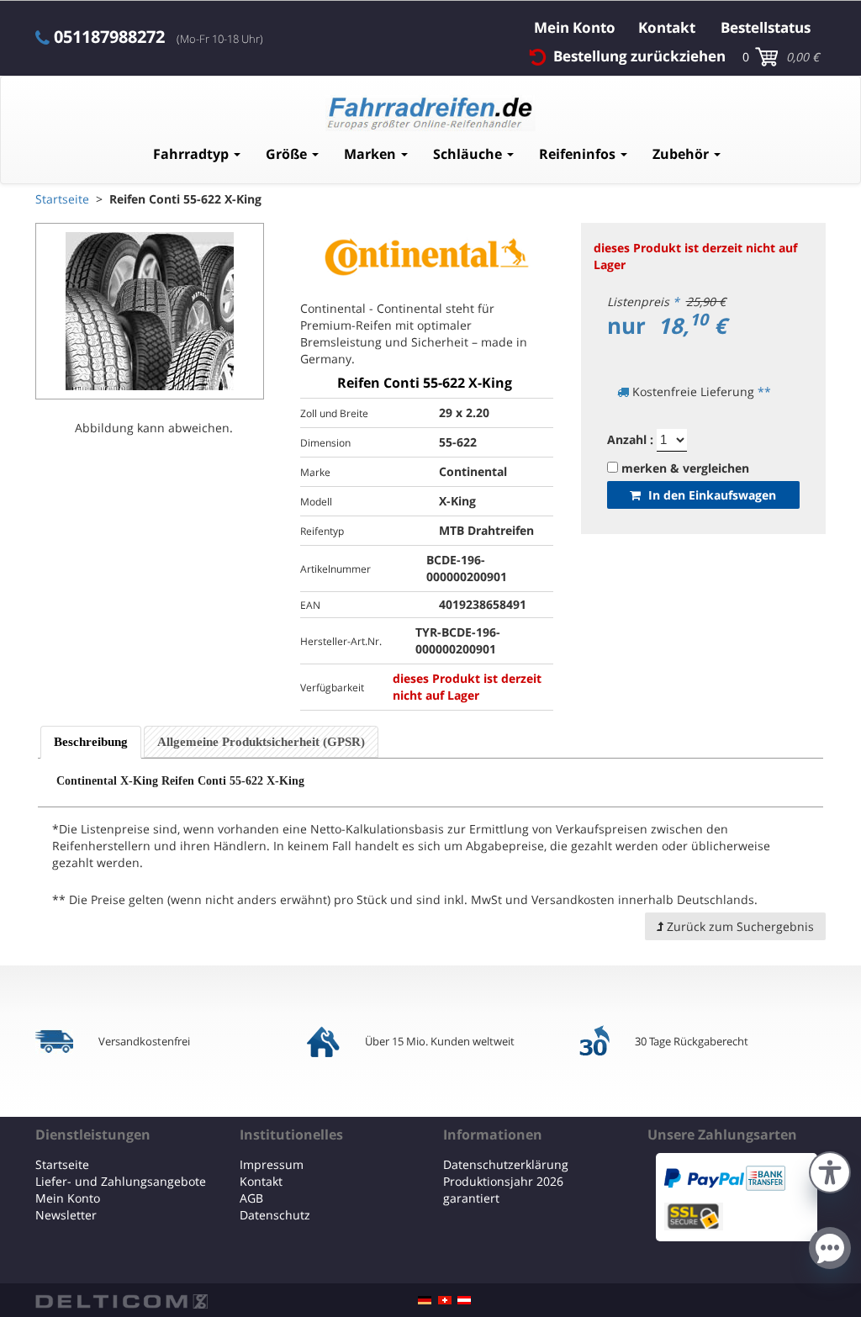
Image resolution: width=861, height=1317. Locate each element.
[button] (830, 1170)
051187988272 (109, 37)
